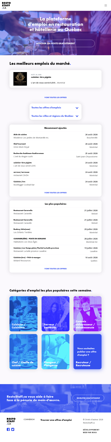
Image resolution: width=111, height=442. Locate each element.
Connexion (29, 419)
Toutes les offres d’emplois (46, 107)
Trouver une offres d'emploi (56, 419)
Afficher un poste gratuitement (55, 43)
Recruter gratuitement (88, 398)
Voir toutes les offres (55, 97)
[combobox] (55, 116)
